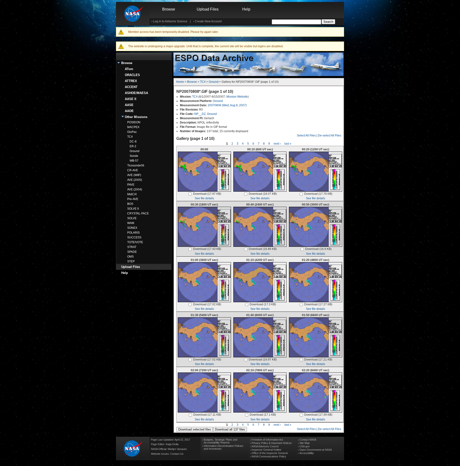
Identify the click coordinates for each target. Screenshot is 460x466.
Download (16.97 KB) (263, 359)
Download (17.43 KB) (207, 249)
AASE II (130, 99)
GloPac (132, 132)
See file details (204, 198)
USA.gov (304, 446)
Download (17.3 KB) (263, 304)
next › (277, 143)
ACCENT (131, 87)
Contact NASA (307, 439)
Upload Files (207, 9)
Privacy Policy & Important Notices (272, 443)
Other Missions (136, 117)
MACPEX (133, 127)
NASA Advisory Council (265, 446)
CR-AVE (132, 170)
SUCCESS (134, 237)
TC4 (130, 136)
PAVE (130, 184)
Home (180, 81)
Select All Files (306, 135)
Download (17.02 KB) (207, 304)
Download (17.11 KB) (207, 414)
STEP (131, 261)
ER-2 (133, 146)
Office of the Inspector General (270, 453)
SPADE (132, 252)
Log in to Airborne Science (170, 21)
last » (287, 143)
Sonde (134, 156)
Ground (134, 151)
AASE (129, 105)
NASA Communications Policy (269, 456)
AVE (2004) (134, 189)
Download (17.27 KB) (318, 304)
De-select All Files (329, 135)
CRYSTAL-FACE (138, 213)
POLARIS (133, 232)
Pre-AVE (132, 199)
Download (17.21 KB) (318, 359)
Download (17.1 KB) (263, 414)
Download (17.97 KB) (207, 193)
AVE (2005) (134, 180)
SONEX (132, 228)
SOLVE (132, 218)
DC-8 (133, 141)
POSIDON (133, 122)
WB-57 (134, 160)
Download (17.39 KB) (318, 414)
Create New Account (208, 21)
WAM (130, 223)
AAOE (129, 111)
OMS (130, 256)
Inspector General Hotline (266, 449)
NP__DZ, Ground (205, 114)
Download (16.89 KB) (263, 249)
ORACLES (132, 75)
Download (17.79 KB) (318, 193)
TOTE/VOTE (135, 242)
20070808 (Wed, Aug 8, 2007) (227, 105)
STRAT (131, 247)
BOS (130, 204)
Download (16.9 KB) (318, 249)
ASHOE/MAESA (136, 93)
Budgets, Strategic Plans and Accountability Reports (220, 441)
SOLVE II (133, 208)
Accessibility (306, 453)
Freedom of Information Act (267, 439)
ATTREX (131, 81)
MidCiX (132, 194)
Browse (168, 9)
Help (246, 9)
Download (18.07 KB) (263, 193)
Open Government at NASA (315, 449)
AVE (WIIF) (134, 175)
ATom (129, 69)
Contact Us (177, 453)
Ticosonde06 (135, 165)
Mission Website (237, 96)
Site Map (304, 443)
